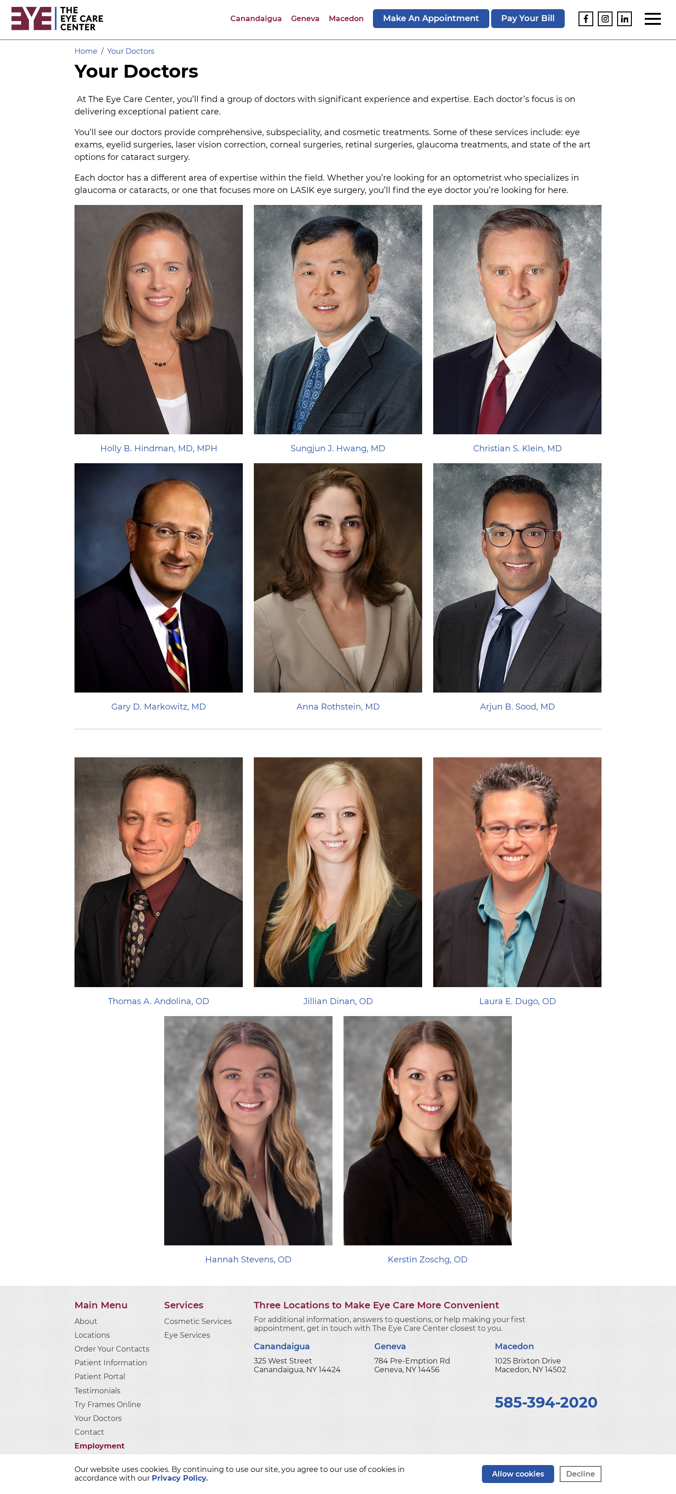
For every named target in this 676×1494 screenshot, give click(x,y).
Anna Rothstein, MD (338, 707)
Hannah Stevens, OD (248, 1260)
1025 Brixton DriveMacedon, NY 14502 (530, 1365)
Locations (92, 1335)
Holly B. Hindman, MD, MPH (159, 448)
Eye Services (187, 1335)
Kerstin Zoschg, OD (428, 1260)
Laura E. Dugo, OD (517, 1001)
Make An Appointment (431, 18)
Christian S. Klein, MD (517, 448)
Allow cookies (518, 1474)
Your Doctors (98, 1418)
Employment (99, 1446)
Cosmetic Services (198, 1321)
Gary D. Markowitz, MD (158, 707)
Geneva (305, 18)
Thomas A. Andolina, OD (158, 1001)
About (85, 1321)
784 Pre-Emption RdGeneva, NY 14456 (412, 1365)
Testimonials (97, 1390)
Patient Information (110, 1362)
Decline (580, 1474)
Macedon (346, 18)
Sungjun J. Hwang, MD (338, 448)
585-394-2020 (546, 1402)
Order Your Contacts (111, 1349)
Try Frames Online (107, 1404)
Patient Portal (99, 1376)
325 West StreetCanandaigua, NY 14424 (297, 1365)
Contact (89, 1432)
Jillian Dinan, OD (338, 1001)
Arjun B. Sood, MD (517, 707)
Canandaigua (256, 18)
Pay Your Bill (528, 18)
